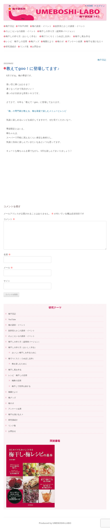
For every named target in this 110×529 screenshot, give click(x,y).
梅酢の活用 (16, 380)
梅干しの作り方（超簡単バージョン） (57, 31)
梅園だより (48, 41)
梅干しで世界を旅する (21, 386)
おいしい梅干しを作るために (24, 353)
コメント (9, 219)
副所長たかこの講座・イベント (70, 26)
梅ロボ (60, 41)
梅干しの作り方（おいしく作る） (22, 36)
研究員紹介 (11, 46)
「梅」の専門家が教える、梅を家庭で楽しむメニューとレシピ (36, 111)
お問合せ (36, 46)
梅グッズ (35, 41)
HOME (90, 6)
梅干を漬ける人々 (94, 41)
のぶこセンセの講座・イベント (21, 31)
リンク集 (24, 46)
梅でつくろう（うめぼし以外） (56, 36)
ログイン (100, 6)
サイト (7, 281)
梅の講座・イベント (41, 26)
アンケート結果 (74, 41)
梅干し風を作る (82, 36)
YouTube (23, 26)
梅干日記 (10, 26)
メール (8, 268)
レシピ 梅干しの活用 (16, 41)
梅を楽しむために (19, 364)
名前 (7, 254)
